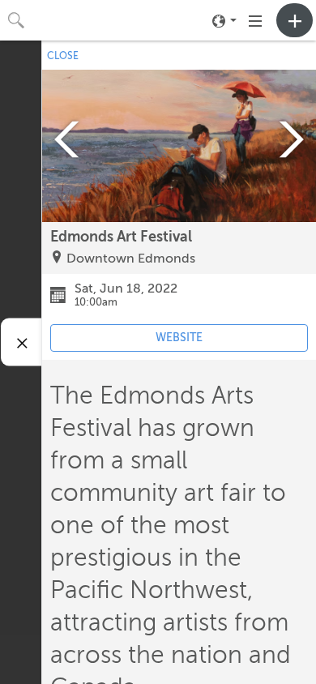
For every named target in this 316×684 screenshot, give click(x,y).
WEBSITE (179, 337)
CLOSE (63, 56)
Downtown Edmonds (130, 258)
